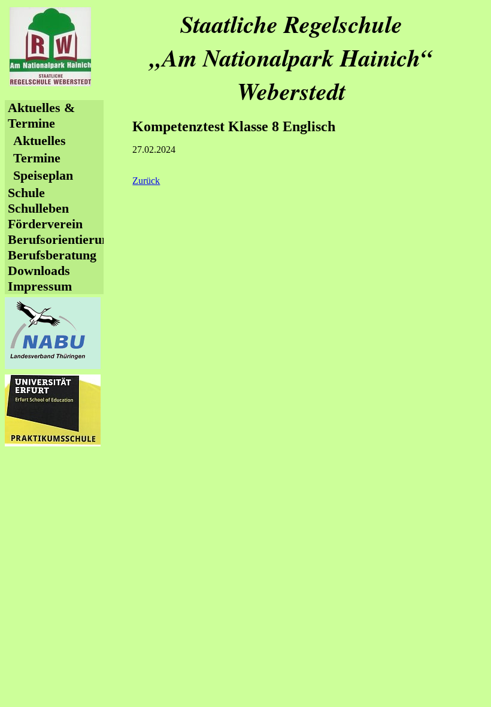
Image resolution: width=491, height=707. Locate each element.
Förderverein (45, 223)
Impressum (40, 286)
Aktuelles (39, 140)
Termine (36, 157)
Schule (26, 192)
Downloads (39, 270)
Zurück (146, 181)
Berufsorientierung (62, 239)
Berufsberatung (52, 254)
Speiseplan (43, 175)
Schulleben (38, 208)
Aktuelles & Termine (41, 115)
